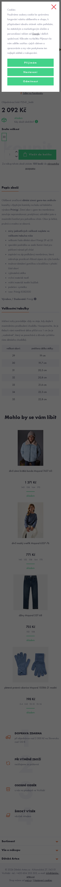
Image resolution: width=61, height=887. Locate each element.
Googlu (36, 33)
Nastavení (30, 72)
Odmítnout (30, 81)
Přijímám (30, 62)
